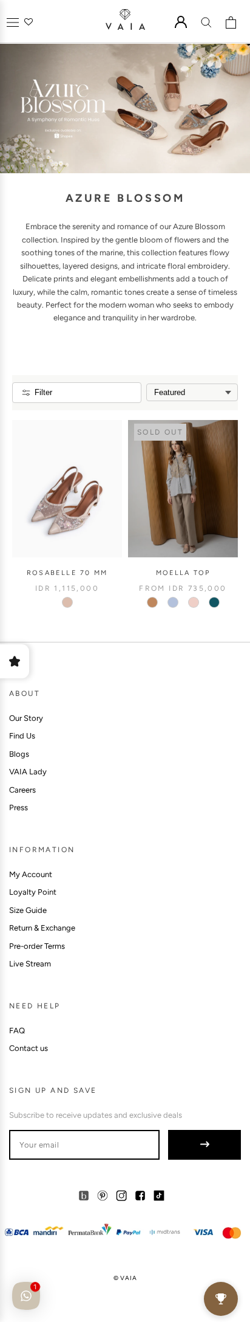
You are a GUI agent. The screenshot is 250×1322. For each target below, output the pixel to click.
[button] (13, 22)
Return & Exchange (42, 927)
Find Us (22, 735)
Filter (43, 392)
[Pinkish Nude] (67, 602)
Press (18, 807)
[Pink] (193, 602)
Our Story (26, 718)
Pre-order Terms (37, 946)
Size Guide (28, 910)
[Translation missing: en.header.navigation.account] (181, 22)
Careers (22, 789)
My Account (30, 874)
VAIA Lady (28, 771)
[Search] (206, 22)
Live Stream (30, 963)
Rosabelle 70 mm (67, 573)
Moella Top (183, 573)
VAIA (128, 1278)
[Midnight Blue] (214, 602)
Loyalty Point (32, 892)
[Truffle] (152, 602)
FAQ (17, 1030)
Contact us (28, 1048)
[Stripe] (173, 602)
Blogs (19, 754)
